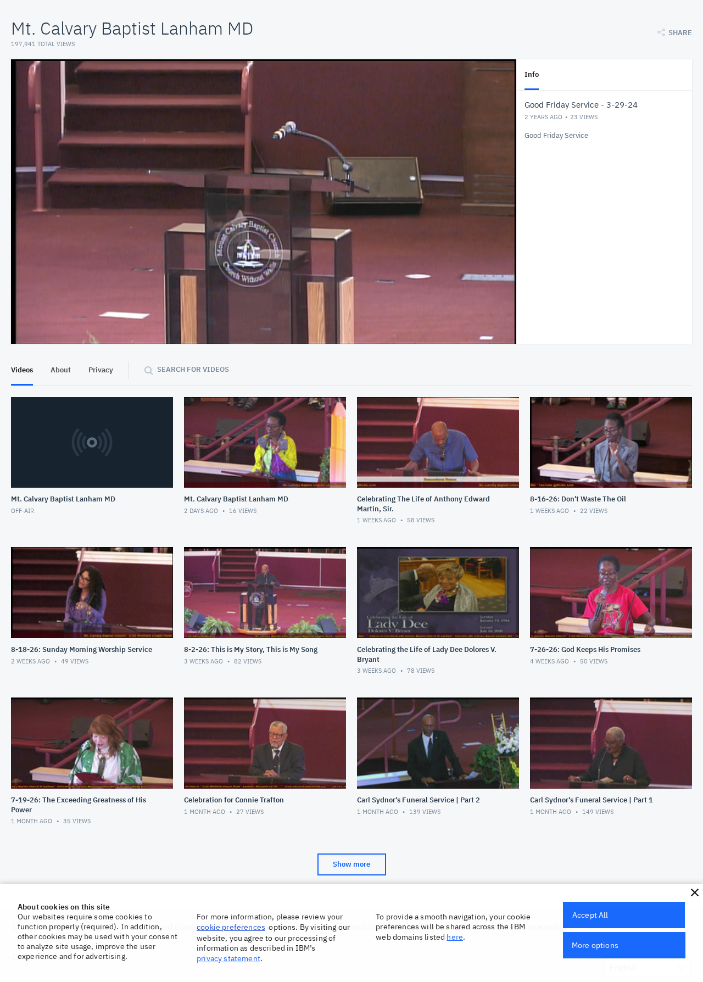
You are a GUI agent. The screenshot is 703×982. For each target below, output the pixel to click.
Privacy (100, 370)
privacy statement (228, 958)
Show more (351, 864)
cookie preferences (231, 927)
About (61, 370)
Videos (22, 370)
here (455, 937)
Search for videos (193, 369)
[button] (695, 892)
